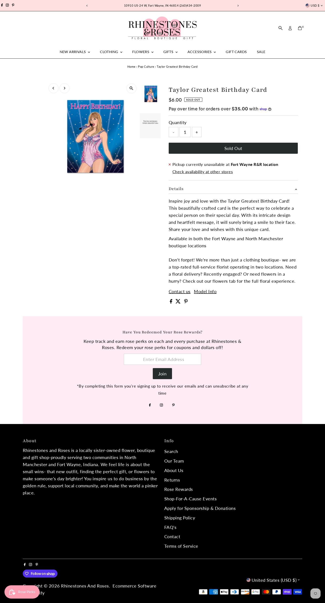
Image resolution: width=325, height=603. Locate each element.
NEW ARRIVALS (73, 52)
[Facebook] (2, 5)
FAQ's (170, 527)
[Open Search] (281, 28)
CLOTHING (109, 52)
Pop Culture (146, 66)
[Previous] (87, 6)
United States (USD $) (274, 580)
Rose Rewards (178, 489)
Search (171, 451)
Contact (172, 536)
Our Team (174, 460)
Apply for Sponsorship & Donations (200, 508)
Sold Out (233, 148)
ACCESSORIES (200, 52)
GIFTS (168, 52)
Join (162, 373)
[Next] (238, 6)
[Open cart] (300, 28)
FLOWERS (141, 52)
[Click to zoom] (131, 88)
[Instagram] (7, 5)
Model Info (205, 291)
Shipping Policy (179, 517)
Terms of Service (181, 546)
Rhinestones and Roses (85, 585)
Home (131, 66)
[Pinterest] (13, 5)
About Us (174, 470)
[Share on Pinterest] (186, 301)
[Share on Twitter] (179, 301)
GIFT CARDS (236, 52)
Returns (172, 479)
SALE (261, 52)
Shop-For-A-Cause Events (190, 498)
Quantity (178, 122)
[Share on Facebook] (172, 301)
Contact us (180, 291)
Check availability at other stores (202, 172)
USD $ (315, 5)
